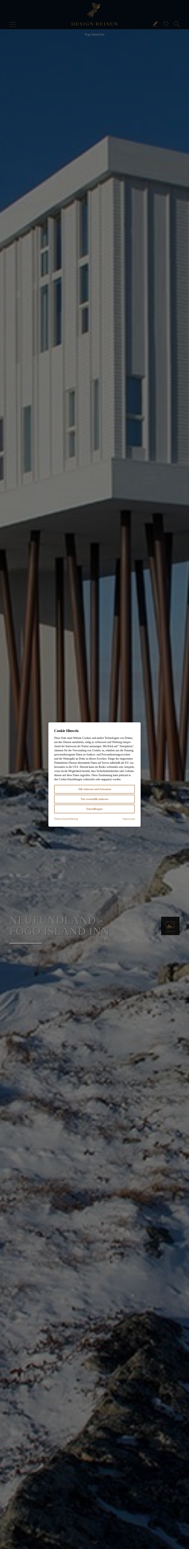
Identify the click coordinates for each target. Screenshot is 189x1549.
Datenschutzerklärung (66, 818)
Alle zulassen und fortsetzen (94, 789)
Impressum (129, 818)
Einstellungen (94, 809)
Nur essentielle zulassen (94, 799)
